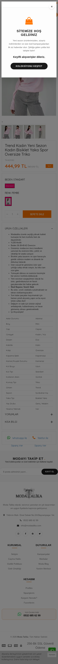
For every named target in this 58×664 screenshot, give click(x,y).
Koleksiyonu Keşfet (29, 66)
